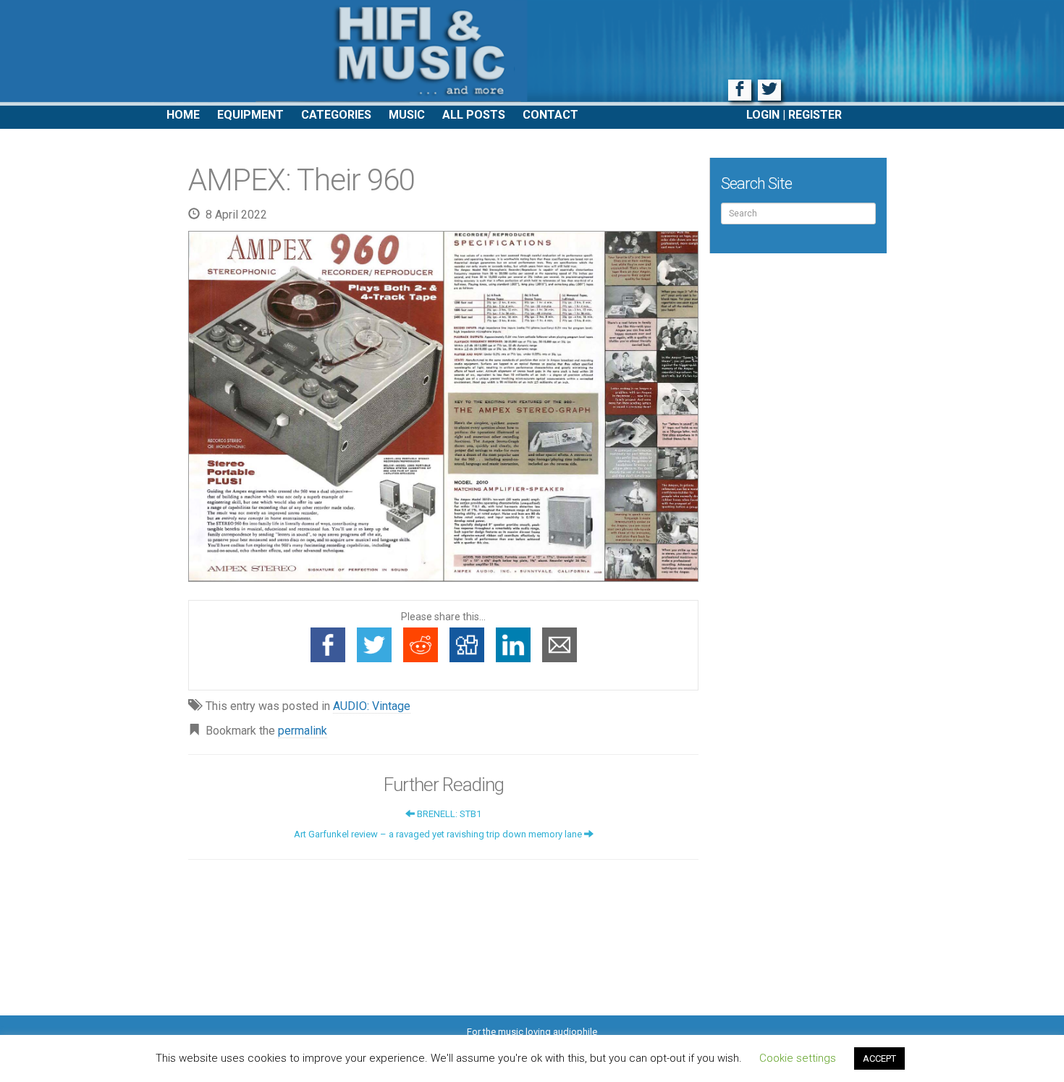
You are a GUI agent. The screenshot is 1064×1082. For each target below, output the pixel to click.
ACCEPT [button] (879, 1058)
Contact (550, 115)
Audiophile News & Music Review (532, 53)
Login (763, 115)
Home (183, 115)
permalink (302, 730)
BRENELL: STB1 (448, 813)
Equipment (250, 115)
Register (815, 115)
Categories (336, 115)
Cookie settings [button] (797, 1058)
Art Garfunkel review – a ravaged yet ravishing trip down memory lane (439, 834)
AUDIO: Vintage (371, 706)
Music (407, 115)
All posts (473, 115)
